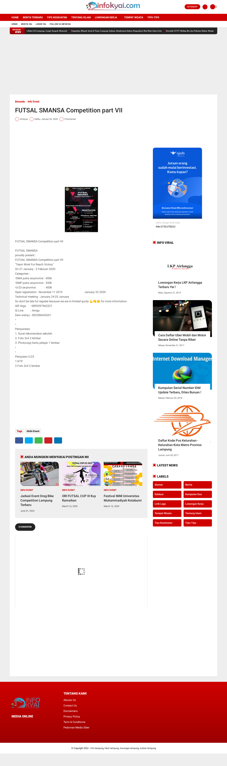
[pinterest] (48, 440)
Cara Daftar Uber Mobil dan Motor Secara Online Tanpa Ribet (182, 337)
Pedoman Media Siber (76, 727)
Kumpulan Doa (193, 494)
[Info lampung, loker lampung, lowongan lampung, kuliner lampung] (114, 11)
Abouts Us (69, 700)
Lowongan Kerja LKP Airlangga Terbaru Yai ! (180, 285)
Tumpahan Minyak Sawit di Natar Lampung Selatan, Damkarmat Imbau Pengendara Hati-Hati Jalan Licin (105, 31)
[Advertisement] (113, 64)
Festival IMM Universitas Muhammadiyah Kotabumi (123, 498)
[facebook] (11, 7)
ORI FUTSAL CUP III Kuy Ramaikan (79, 498)
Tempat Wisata (133, 17)
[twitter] (16, 7)
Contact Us (70, 705)
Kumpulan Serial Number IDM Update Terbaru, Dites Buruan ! (179, 390)
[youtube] (25, 7)
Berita (188, 484)
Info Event (33, 101)
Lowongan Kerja (106, 17)
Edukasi (159, 494)
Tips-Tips (190, 522)
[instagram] (20, 7)
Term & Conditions (74, 722)
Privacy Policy (71, 716)
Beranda (20, 101)
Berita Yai (26, 24)
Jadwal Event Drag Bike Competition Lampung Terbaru (37, 500)
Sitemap (192, 6)
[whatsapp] (39, 440)
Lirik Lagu (160, 503)
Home (15, 17)
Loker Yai (41, 24)
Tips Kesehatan (57, 17)
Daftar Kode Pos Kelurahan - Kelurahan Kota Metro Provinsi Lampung (180, 445)
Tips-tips (153, 17)
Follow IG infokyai (60, 24)
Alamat (159, 484)
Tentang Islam (81, 17)
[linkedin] (58, 440)
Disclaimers (70, 711)
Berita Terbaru (33, 17)
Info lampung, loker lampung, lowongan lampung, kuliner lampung (123, 748)
